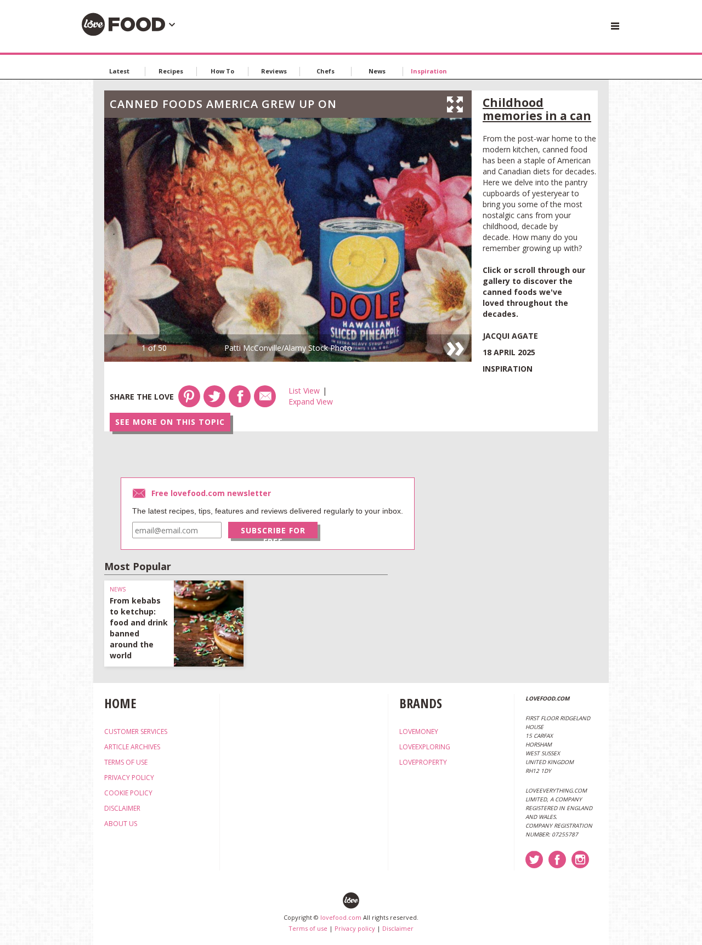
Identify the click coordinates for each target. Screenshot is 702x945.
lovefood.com (340, 917)
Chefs (325, 71)
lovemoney (418, 731)
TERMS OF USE (126, 762)
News (377, 71)
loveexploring (424, 747)
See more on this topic (170, 422)
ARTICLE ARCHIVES (132, 747)
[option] (288, 240)
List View (304, 390)
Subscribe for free (273, 531)
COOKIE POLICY (128, 793)
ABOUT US (120, 823)
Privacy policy (355, 928)
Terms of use (307, 928)
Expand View (310, 401)
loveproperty (423, 762)
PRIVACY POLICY (129, 777)
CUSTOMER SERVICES (135, 731)
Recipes (170, 71)
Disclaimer (398, 928)
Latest (119, 71)
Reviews (274, 71)
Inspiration (429, 71)
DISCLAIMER (122, 808)
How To (222, 71)
